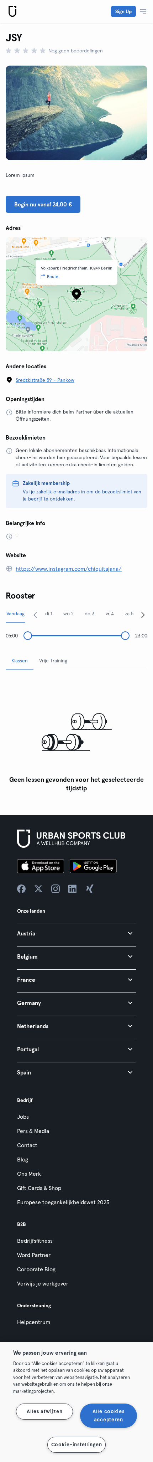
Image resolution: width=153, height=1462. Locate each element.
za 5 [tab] (129, 613)
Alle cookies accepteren (109, 1415)
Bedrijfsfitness (35, 1240)
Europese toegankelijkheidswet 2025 (63, 1202)
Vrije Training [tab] (53, 660)
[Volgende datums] (143, 614)
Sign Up (123, 11)
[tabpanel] (76, 735)
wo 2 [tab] (68, 613)
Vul (26, 491)
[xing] (89, 888)
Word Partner (34, 1254)
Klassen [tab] (19, 660)
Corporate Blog (36, 1269)
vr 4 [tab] (110, 613)
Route (52, 276)
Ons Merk (29, 1173)
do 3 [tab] (90, 613)
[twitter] (38, 888)
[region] (76, 1402)
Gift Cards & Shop (39, 1187)
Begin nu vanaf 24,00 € (43, 204)
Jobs (23, 1116)
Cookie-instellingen (76, 1444)
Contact (27, 1145)
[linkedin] (72, 888)
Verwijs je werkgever (42, 1283)
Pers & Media (33, 1130)
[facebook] (21, 888)
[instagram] (55, 888)
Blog (22, 1159)
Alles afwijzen (44, 1411)
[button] (76, 933)
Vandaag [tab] (15, 613)
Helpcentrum (33, 1321)
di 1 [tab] (48, 613)
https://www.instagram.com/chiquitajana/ (69, 568)
